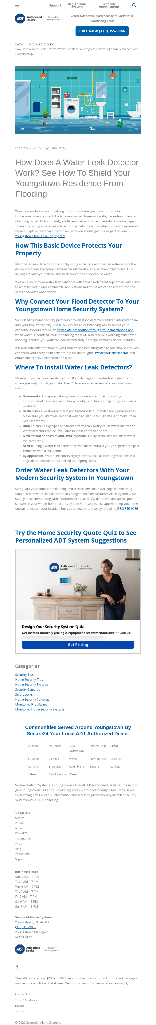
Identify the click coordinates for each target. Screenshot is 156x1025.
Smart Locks (24, 694)
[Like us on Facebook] (17, 967)
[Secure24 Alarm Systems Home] (37, 18)
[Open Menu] (17, 5)
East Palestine (57, 774)
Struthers (33, 758)
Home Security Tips (29, 679)
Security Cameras (27, 689)
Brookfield (55, 766)
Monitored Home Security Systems (39, 709)
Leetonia (115, 758)
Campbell (54, 758)
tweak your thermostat (111, 353)
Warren (73, 774)
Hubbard (33, 746)
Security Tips (24, 675)
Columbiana (76, 766)
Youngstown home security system (40, 236)
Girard (114, 746)
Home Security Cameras (32, 699)
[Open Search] (134, 5)
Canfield (115, 766)
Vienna (73, 758)
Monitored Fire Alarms (31, 704)
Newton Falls (98, 758)
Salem (32, 774)
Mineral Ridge (98, 746)
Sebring (94, 766)
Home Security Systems (32, 684)
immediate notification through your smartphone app (95, 330)
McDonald (55, 746)
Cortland (33, 766)
